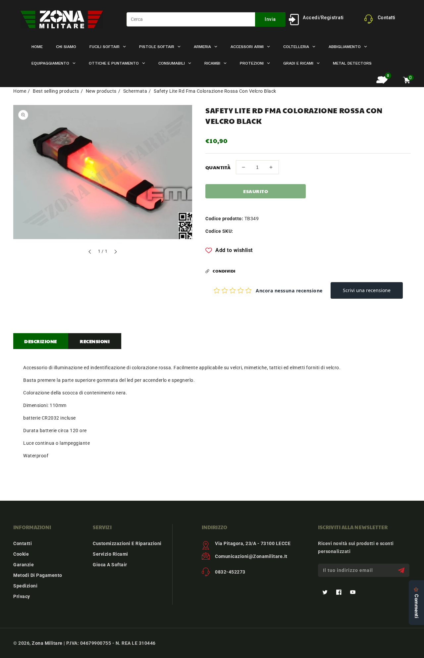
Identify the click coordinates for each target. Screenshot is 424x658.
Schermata (135, 91)
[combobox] (206, 19)
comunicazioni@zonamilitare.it (251, 556)
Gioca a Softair (110, 564)
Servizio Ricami (110, 554)
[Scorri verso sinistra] (90, 252)
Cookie (21, 554)
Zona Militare (47, 643)
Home (19, 91)
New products (101, 91)
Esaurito (255, 191)
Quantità (218, 167)
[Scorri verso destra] (115, 252)
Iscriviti (402, 570)
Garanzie (23, 564)
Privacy (21, 596)
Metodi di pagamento (37, 575)
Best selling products (56, 91)
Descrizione (40, 341)
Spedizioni (25, 585)
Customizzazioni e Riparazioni (127, 543)
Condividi (224, 271)
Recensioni (95, 341)
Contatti (22, 543)
